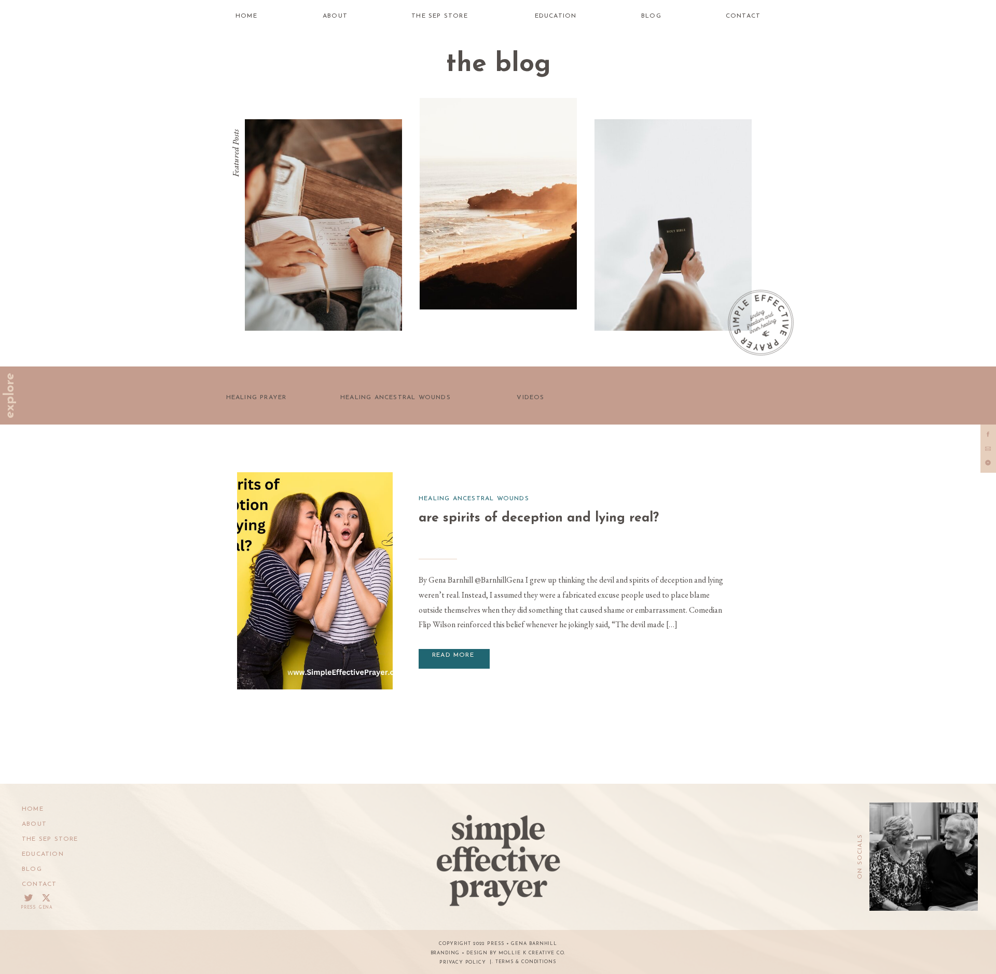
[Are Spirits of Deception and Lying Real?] (315, 580)
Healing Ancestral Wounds (474, 499)
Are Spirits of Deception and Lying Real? (539, 518)
